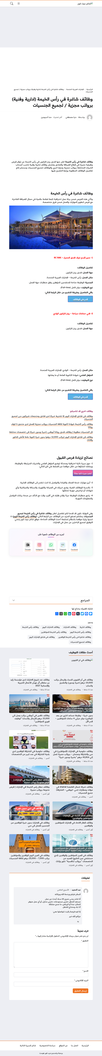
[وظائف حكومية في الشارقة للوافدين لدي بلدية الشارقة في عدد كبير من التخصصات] (29, 746)
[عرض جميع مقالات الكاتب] (90, 117)
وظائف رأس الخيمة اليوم (24, 516)
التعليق (84, 941)
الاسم (85, 971)
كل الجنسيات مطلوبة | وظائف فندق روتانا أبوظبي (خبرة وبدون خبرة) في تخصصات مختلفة (51, 432)
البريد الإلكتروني (81, 980)
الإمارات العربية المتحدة (75, 89)
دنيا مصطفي (71, 117)
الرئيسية (89, 89)
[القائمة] (18, 3)
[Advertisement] (51, 27)
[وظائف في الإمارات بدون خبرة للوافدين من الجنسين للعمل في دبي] (29, 816)
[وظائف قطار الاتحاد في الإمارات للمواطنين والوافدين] (72, 816)
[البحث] (11, 3)
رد (78, 921)
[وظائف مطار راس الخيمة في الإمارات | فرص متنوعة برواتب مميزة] (29, 782)
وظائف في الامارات (74, 690)
